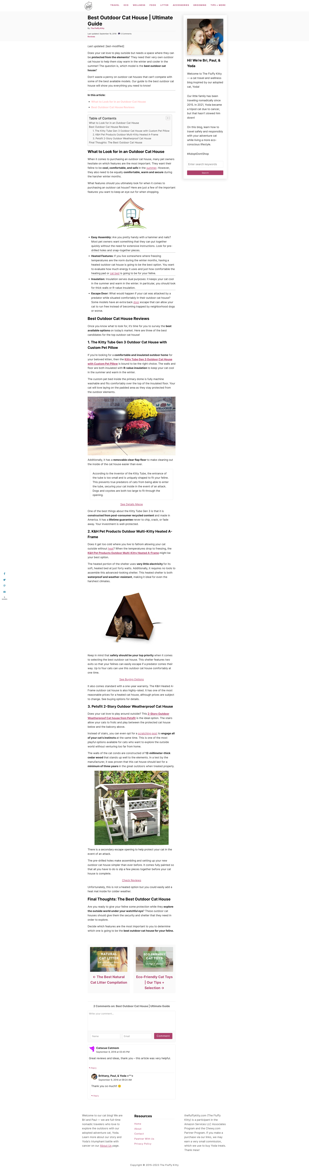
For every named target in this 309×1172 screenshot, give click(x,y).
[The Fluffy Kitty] (88, 5)
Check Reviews (131, 880)
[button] (166, 118)
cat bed (114, 273)
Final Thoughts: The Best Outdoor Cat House (115, 142)
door (136, 302)
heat (110, 548)
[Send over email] (4, 592)
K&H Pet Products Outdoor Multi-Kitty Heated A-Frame (123, 552)
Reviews (91, 37)
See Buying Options (131, 679)
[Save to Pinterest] (4, 586)
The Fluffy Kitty (97, 28)
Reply (94, 1068)
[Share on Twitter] (4, 580)
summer (151, 167)
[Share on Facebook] (4, 574)
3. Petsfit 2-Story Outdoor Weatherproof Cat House (122, 138)
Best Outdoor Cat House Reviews (109, 126)
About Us (106, 1145)
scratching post (147, 733)
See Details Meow (131, 504)
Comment (163, 1035)
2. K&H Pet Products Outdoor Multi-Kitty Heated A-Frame (125, 134)
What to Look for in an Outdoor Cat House (114, 122)
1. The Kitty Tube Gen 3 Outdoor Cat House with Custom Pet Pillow (131, 130)
